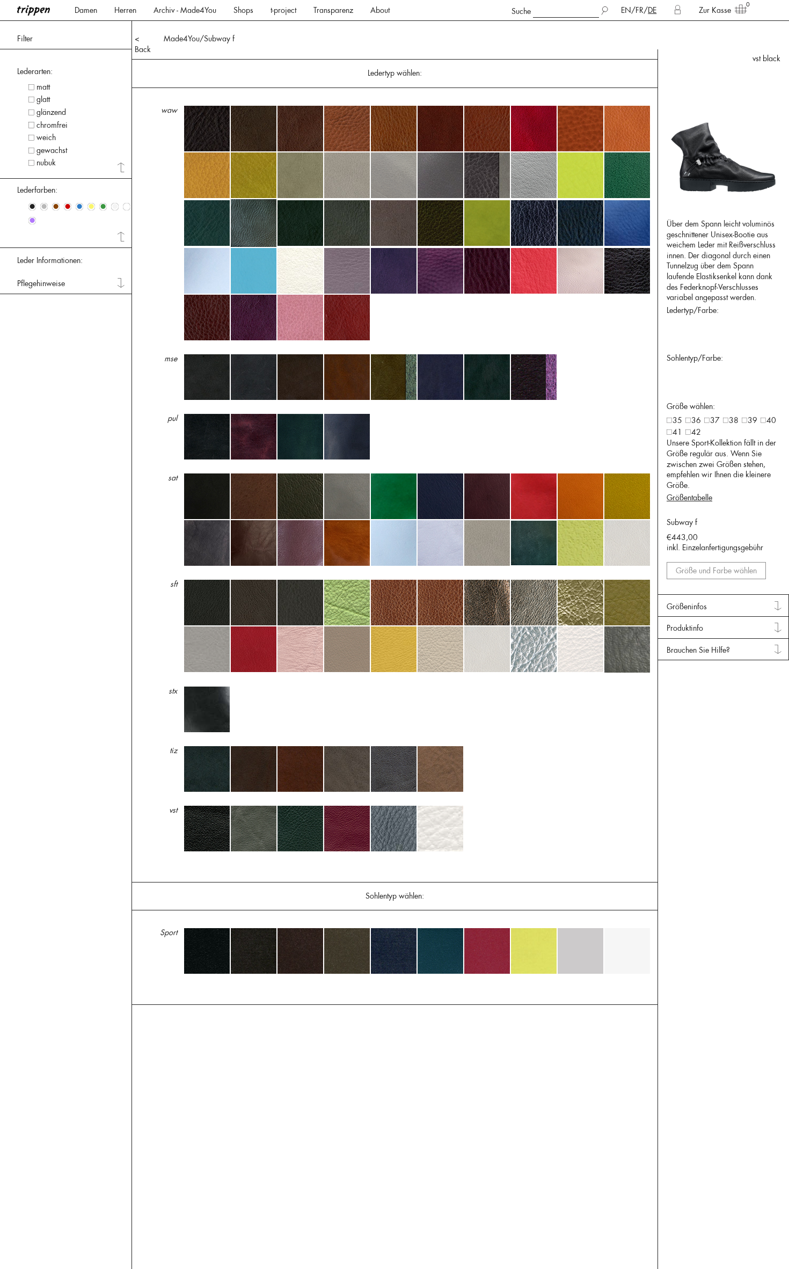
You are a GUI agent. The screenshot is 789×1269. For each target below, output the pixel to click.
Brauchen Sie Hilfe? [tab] (698, 650)
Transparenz (333, 10)
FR (639, 10)
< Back (143, 44)
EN (626, 10)
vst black (766, 58)
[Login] (677, 10)
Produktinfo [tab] (685, 628)
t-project (283, 10)
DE (652, 10)
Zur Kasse (715, 10)
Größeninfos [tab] (687, 606)
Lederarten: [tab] (35, 71)
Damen (86, 10)
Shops (243, 10)
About (380, 10)
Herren (125, 10)
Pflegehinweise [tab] (41, 283)
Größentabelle (689, 497)
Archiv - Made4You (185, 10)
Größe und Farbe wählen (716, 570)
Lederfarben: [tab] (37, 190)
